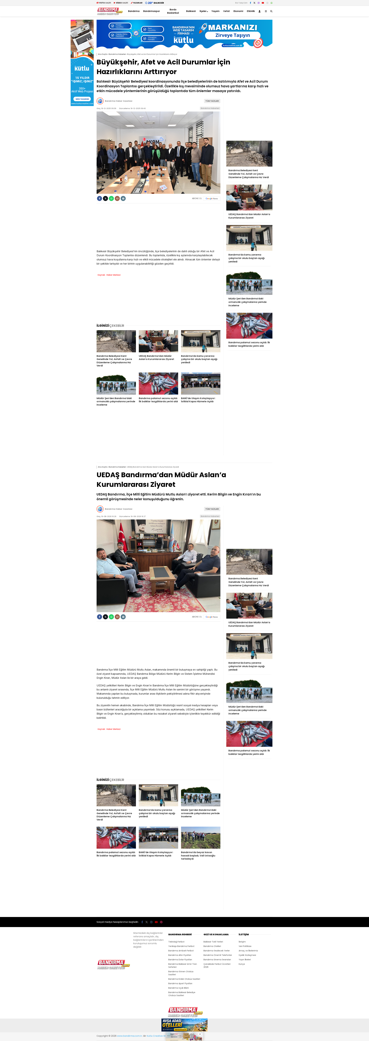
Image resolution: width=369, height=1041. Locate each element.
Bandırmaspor (151, 11)
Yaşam (215, 11)
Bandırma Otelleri (212, 946)
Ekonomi (238, 11)
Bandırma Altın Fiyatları (179, 955)
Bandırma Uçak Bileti (178, 987)
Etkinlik (251, 11)
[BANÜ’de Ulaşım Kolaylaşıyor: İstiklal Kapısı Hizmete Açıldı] (200, 383)
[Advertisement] (286, 63)
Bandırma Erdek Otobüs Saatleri (184, 979)
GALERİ (105, 3)
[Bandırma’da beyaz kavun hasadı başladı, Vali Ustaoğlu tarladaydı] (200, 838)
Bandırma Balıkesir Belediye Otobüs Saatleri (181, 994)
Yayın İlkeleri (245, 959)
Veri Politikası (245, 946)
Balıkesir (191, 11)
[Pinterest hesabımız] (267, 2)
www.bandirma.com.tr (129, 1036)
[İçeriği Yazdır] (123, 198)
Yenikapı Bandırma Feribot (181, 946)
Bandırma (134, 11)
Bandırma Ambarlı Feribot (181, 950)
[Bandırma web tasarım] (82, 105)
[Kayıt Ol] (260, 11)
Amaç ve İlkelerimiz (248, 950)
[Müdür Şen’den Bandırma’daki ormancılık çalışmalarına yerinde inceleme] (116, 383)
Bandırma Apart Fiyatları (180, 983)
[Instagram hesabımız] (258, 2)
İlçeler (203, 11)
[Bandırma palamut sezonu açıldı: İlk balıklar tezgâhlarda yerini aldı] (158, 383)
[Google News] (211, 198)
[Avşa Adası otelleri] (184, 1025)
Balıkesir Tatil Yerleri (213, 941)
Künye (242, 964)
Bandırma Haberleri (210, 108)
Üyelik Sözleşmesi (247, 955)
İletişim (242, 941)
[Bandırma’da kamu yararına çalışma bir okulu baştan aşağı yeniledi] (200, 341)
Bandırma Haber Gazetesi (118, 101)
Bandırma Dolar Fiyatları (180, 959)
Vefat (226, 11)
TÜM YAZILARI (212, 101)
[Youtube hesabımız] (263, 2)
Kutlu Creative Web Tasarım (163, 1036)
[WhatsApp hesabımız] (271, 2)
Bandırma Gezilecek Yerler (217, 950)
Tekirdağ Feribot (176, 941)
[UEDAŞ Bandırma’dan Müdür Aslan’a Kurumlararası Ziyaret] (158, 341)
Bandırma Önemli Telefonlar (218, 955)
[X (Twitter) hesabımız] (254, 2)
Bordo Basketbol (173, 11)
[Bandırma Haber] (110, 14)
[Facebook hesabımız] (250, 2)
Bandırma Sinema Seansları (217, 959)
